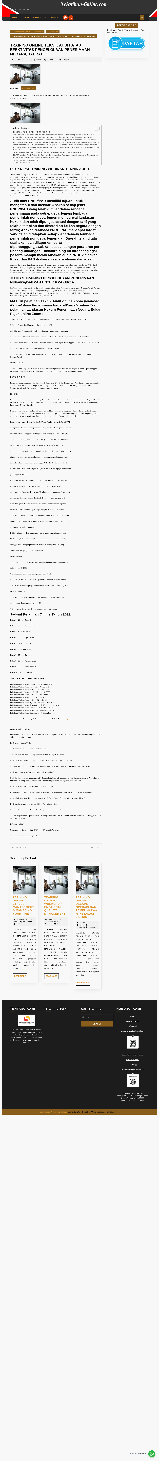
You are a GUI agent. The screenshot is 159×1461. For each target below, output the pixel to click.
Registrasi (55, 17)
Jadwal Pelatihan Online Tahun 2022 (26, 160)
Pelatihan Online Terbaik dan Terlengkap (27, 31)
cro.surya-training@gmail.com (132, 1031)
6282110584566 (132, 1021)
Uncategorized (52, 31)
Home (14, 17)
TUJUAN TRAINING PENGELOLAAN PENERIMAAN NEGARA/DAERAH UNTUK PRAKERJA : (47, 152)
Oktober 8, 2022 (23, 919)
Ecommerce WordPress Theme (53, 1112)
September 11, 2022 (88, 923)
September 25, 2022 (23, 60)
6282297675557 (132, 1060)
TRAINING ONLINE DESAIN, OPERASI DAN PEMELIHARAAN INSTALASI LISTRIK (86, 907)
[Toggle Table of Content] (96, 129)
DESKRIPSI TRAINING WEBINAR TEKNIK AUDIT (31, 132)
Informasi (25, 17)
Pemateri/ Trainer (25, 162)
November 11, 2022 (55, 919)
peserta (70, 719)
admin (38, 60)
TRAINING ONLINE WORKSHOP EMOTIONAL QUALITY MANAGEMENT (54, 905)
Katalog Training (39, 17)
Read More (20, 977)
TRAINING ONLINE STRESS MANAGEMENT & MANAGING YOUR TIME (23, 905)
